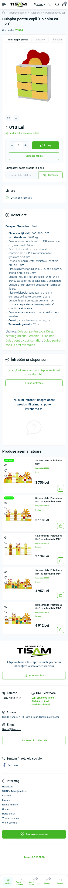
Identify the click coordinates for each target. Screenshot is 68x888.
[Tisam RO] (34, 651)
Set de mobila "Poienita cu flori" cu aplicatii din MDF (48, 500)
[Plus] (25, 145)
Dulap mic (47, 336)
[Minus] (12, 145)
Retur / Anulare (10, 804)
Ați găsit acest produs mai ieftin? (22, 133)
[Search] (57, 4)
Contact (6, 809)
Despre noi (7, 786)
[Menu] (4, 4)
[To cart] (60, 488)
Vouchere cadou (10, 818)
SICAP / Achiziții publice (14, 791)
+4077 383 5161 (12, 698)
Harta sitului (8, 813)
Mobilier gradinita (18, 12)
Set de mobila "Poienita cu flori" (48, 462)
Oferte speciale (9, 822)
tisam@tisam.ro (11, 729)
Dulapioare (36, 12)
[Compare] (5, 475)
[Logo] (18, 4)
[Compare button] (16, 118)
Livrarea (6, 800)
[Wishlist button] (8, 118)
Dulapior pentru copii (31, 331)
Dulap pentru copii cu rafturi (23, 340)
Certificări (7, 795)
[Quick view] (5, 465)
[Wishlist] (5, 470)
